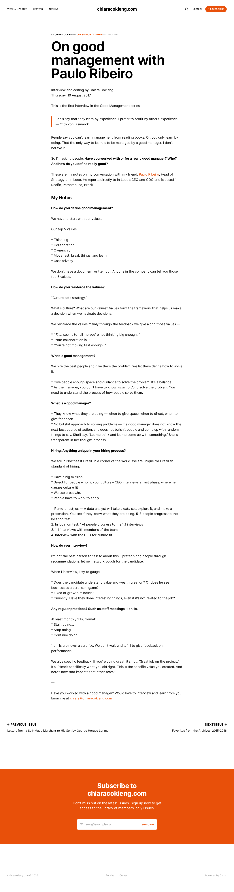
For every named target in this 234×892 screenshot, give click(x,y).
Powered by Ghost (216, 875)
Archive (53, 9)
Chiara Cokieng (64, 34)
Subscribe (218, 9)
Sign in (197, 9)
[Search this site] (186, 9)
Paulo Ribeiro (149, 174)
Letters (38, 9)
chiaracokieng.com (117, 9)
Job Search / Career (89, 34)
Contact (124, 875)
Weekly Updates (17, 9)
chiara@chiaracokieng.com (91, 698)
